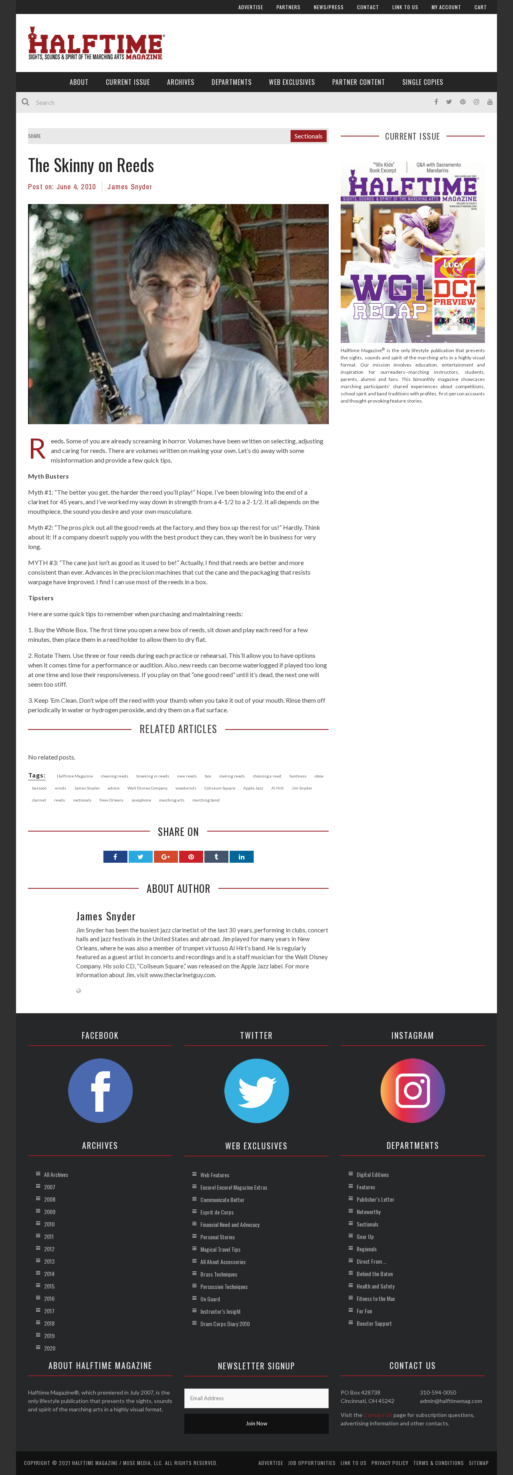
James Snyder (129, 187)
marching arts (171, 800)
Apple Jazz (253, 788)
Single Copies (422, 82)
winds (60, 788)
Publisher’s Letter (375, 1199)
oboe (319, 776)
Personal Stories (217, 1237)
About (79, 82)
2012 (49, 1249)
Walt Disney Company (147, 788)
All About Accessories (223, 1261)
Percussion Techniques (224, 1286)
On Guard (210, 1299)
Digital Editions (373, 1174)
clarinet (39, 800)
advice (113, 788)
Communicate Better (222, 1199)
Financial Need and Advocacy (229, 1224)
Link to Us (405, 7)
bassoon (39, 788)
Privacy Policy (390, 1462)
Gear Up (365, 1236)
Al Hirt (277, 788)
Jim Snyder (302, 788)
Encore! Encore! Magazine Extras (233, 1187)
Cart (481, 7)
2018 (49, 1323)
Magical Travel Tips (220, 1249)
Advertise (250, 7)
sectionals (82, 800)
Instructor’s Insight (220, 1311)
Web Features (214, 1174)
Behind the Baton (375, 1273)
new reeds (187, 776)
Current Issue (128, 82)
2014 (49, 1273)
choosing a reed (267, 776)
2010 (49, 1224)
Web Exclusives (292, 82)
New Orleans (111, 800)
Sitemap (479, 1462)
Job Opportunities (312, 1462)
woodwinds (186, 788)
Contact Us (378, 1414)
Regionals (367, 1249)
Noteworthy (368, 1211)
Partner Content (358, 82)
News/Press (329, 7)
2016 (49, 1298)
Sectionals (309, 136)
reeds (59, 800)
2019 (49, 1335)
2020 (49, 1348)
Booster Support (374, 1323)
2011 (49, 1236)
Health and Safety (375, 1286)
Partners (289, 7)
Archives (180, 82)
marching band (206, 800)
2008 (49, 1199)
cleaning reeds (114, 776)
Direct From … (371, 1261)
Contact (368, 7)
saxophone (141, 800)
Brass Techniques (218, 1274)
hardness (298, 776)
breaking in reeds (152, 776)
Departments (232, 82)
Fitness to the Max (376, 1298)
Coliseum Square (219, 788)
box (208, 776)
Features (366, 1186)
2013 (49, 1261)
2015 (49, 1286)
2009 (49, 1211)
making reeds (232, 776)
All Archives (56, 1174)
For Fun (364, 1311)
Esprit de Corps (217, 1212)
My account (446, 7)
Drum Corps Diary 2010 (225, 1323)
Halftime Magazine (75, 776)
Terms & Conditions (438, 1462)
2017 (49, 1311)
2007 (49, 1186)
